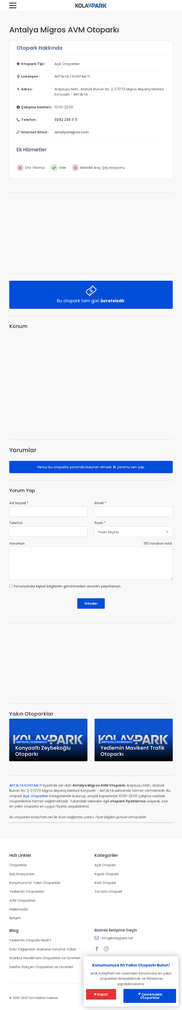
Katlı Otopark (105, 882)
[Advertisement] (91, 233)
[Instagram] (107, 949)
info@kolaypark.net (117, 938)
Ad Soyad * (18, 503)
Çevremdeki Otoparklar (151, 996)
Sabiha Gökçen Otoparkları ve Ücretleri (41, 967)
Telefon (16, 522)
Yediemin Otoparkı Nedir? (30, 940)
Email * (100, 503)
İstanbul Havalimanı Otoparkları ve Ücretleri (44, 958)
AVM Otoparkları (22, 900)
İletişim (15, 918)
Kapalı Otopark (107, 874)
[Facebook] (98, 949)
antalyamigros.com (72, 132)
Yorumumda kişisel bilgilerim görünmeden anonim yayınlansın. (67, 586)
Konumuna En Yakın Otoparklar (34, 882)
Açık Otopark (105, 865)
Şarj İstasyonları (22, 874)
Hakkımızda (18, 909)
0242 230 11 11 (66, 119)
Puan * (100, 522)
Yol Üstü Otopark (108, 891)
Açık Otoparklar (35, 796)
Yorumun (17, 543)
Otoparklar (18, 865)
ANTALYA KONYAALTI (25, 785)
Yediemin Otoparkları (26, 891)
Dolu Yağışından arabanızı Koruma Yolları (42, 949)
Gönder (91, 603)
